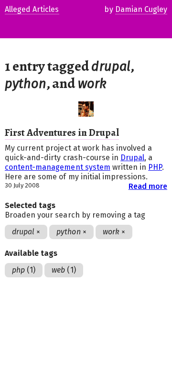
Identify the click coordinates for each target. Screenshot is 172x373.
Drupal (132, 157)
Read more (148, 186)
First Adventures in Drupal (62, 132)
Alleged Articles (32, 9)
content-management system (57, 167)
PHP (155, 167)
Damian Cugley (141, 9)
